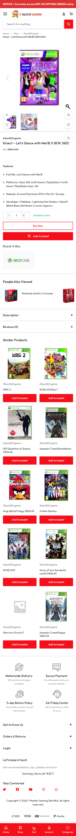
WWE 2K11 (9, 570)
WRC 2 (7, 389)
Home (6, 33)
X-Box (16, 246)
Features (8, 166)
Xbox (16, 33)
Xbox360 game (30, 33)
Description (10, 315)
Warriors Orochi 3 (13, 632)
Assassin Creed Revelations (55, 448)
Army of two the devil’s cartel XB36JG (52, 572)
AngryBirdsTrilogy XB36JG (18, 511)
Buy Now (38, 225)
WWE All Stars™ (48, 389)
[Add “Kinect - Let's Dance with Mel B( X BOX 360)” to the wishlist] (68, 125)
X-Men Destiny (48, 511)
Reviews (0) (10, 327)
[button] (68, 78)
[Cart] (71, 14)
